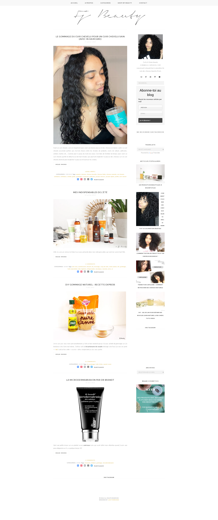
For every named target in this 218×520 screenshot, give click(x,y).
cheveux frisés (101, 174)
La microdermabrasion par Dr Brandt (90, 380)
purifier (117, 176)
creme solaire (113, 266)
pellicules (92, 176)
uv (112, 269)
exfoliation (64, 176)
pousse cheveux (100, 176)
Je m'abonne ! (145, 120)
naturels (104, 269)
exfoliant (93, 462)
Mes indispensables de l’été (90, 192)
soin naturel (123, 176)
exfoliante (57, 176)
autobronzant (82, 266)
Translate (156, 153)
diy (88, 364)
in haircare (86, 176)
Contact (143, 3)
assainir (78, 174)
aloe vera (75, 266)
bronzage (97, 266)
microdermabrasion (108, 462)
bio (93, 266)
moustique (99, 269)
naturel (105, 364)
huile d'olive (99, 364)
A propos (89, 3)
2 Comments (90, 264)
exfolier (69, 176)
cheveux (69, 174)
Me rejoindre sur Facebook (150, 132)
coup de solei (104, 266)
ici (57, 349)
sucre (109, 364)
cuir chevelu (120, 174)
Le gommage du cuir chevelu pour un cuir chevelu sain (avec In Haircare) (90, 37)
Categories (105, 3)
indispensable (91, 269)
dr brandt (87, 462)
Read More (61, 164)
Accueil (74, 3)
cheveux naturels (111, 174)
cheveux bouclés (92, 174)
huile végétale (82, 269)
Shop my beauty (125, 3)
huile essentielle (72, 269)
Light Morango (113, 500)
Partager (99, 179)
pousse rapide (110, 176)
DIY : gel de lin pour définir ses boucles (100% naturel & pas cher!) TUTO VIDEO (150, 315)
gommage (79, 176)
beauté (89, 266)
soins (66, 266)
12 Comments (90, 361)
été (118, 266)
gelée (74, 176)
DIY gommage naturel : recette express (90, 284)
